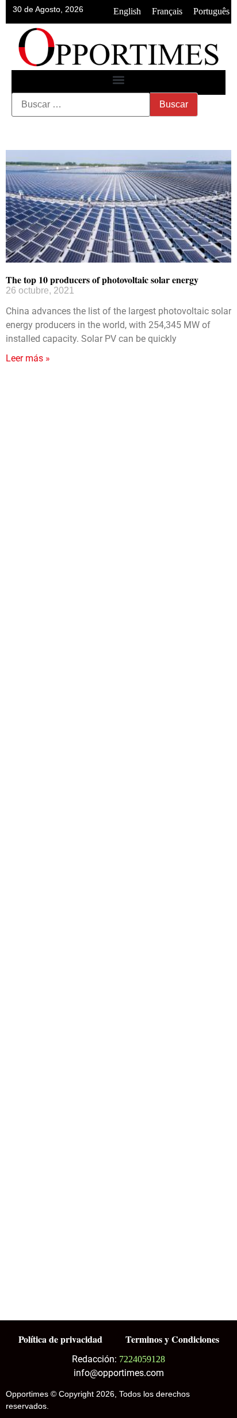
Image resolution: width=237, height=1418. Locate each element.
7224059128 (142, 1359)
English (127, 11)
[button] (118, 79)
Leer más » (28, 358)
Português (211, 11)
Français (167, 11)
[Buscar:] (81, 105)
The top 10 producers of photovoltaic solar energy (102, 279)
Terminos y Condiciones (172, 1339)
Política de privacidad (60, 1339)
